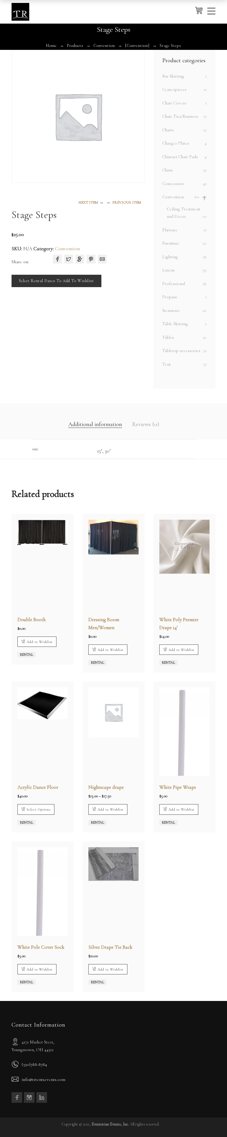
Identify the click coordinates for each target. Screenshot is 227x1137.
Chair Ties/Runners (180, 116)
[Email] (102, 259)
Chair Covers (174, 103)
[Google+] (79, 259)
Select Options (39, 809)
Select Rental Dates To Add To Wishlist (56, 280)
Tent (166, 364)
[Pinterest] (91, 259)
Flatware (170, 230)
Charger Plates (175, 143)
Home (51, 45)
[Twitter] (68, 259)
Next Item (88, 202)
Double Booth (31, 619)
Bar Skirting (173, 76)
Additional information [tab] (95, 424)
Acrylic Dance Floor (37, 787)
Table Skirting (175, 323)
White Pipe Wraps (177, 787)
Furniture (170, 243)
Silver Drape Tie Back (110, 947)
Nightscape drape (106, 787)
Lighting (170, 256)
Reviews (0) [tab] (145, 424)
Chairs (168, 129)
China (167, 170)
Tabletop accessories (181, 350)
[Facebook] (57, 259)
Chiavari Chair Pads (180, 156)
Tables (168, 337)
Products (75, 45)
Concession (173, 183)
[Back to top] (210, 1120)
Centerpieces (174, 89)
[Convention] (137, 45)
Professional (173, 283)
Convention (104, 45)
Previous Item (126, 202)
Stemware (171, 310)
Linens (168, 270)
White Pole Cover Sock (40, 947)
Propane (170, 297)
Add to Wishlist (40, 642)
